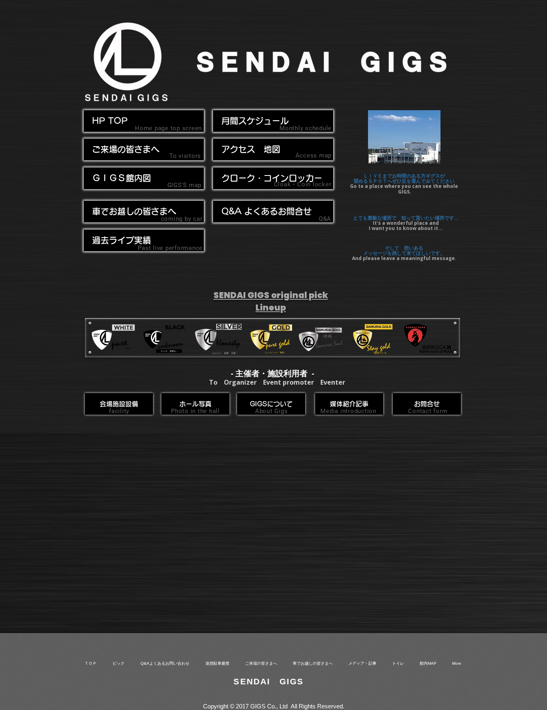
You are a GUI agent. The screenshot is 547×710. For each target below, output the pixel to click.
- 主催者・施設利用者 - (272, 373)
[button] (144, 211)
